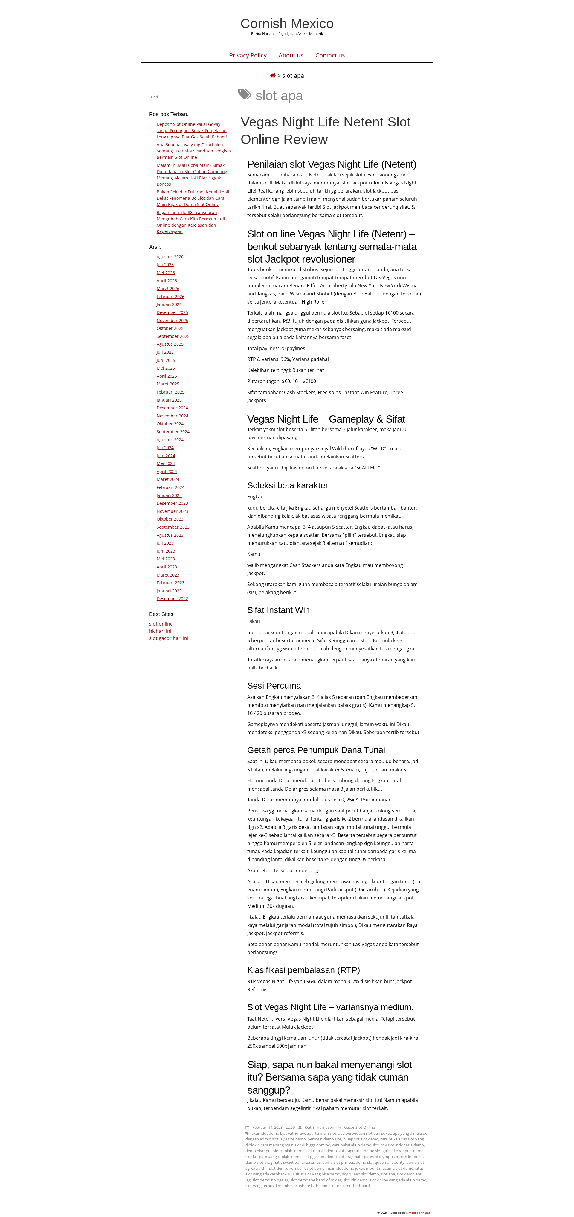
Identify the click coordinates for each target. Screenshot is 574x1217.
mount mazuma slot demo (389, 1168)
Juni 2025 (166, 360)
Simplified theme (418, 1212)
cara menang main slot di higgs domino (295, 1145)
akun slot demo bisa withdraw (278, 1133)
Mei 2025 (166, 368)
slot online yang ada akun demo (398, 1180)
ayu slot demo (293, 1139)
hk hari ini (160, 631)
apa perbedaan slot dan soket (364, 1133)
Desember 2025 (172, 312)
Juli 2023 (165, 543)
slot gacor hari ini (168, 638)
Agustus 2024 (170, 440)
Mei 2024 (166, 463)
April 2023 (167, 567)
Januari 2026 (169, 304)
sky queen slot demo (360, 1174)
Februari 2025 (170, 392)
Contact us (330, 55)
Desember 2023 (172, 503)
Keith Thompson (319, 1127)
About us (291, 55)
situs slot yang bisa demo (317, 1174)
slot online (161, 623)
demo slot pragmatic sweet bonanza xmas (282, 1162)
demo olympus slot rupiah (268, 1150)
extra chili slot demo (269, 1168)
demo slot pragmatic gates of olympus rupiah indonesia (375, 1156)
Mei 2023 (166, 559)
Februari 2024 (170, 487)
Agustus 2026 (170, 257)
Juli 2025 (165, 352)
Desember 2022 (172, 598)
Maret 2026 (168, 288)
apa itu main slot (321, 1133)
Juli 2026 (165, 264)
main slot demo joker (345, 1168)
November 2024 (172, 416)
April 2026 (167, 280)
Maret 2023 (168, 575)
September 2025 (173, 336)
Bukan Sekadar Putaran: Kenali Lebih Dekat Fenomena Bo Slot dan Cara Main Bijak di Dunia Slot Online (194, 198)
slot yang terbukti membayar (271, 1185)
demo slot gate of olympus (387, 1150)
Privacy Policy (248, 55)
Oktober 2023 (170, 519)
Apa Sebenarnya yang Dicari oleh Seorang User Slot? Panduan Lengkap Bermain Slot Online (194, 151)
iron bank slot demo (307, 1168)
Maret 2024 (168, 479)
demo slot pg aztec (308, 1156)
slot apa (388, 1174)
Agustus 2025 (170, 344)
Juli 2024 (165, 447)
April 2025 (167, 376)
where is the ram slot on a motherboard (334, 1185)
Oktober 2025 (170, 328)
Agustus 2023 (170, 535)
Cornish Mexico (287, 23)
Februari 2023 (170, 582)
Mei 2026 (166, 272)
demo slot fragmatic (344, 1150)
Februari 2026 (170, 296)
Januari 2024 (169, 495)
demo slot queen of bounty (380, 1162)
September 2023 (173, 527)
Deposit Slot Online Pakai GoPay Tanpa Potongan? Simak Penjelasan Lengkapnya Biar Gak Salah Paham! (192, 130)
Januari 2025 (169, 400)
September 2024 (173, 431)
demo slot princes (338, 1162)
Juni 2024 (166, 455)
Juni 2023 (166, 551)
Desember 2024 (172, 408)
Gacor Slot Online (359, 1127)
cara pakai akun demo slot (355, 1145)
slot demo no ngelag (270, 1180)
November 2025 (172, 320)
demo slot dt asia (309, 1150)
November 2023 (172, 511)
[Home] (273, 75)
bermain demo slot (324, 1139)
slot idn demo (355, 1180)
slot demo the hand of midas (315, 1180)
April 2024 (167, 471)
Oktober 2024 (170, 423)
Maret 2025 (168, 384)
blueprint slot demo (360, 1139)
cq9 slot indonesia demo (402, 1145)
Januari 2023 (169, 591)
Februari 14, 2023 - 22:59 (273, 1127)
